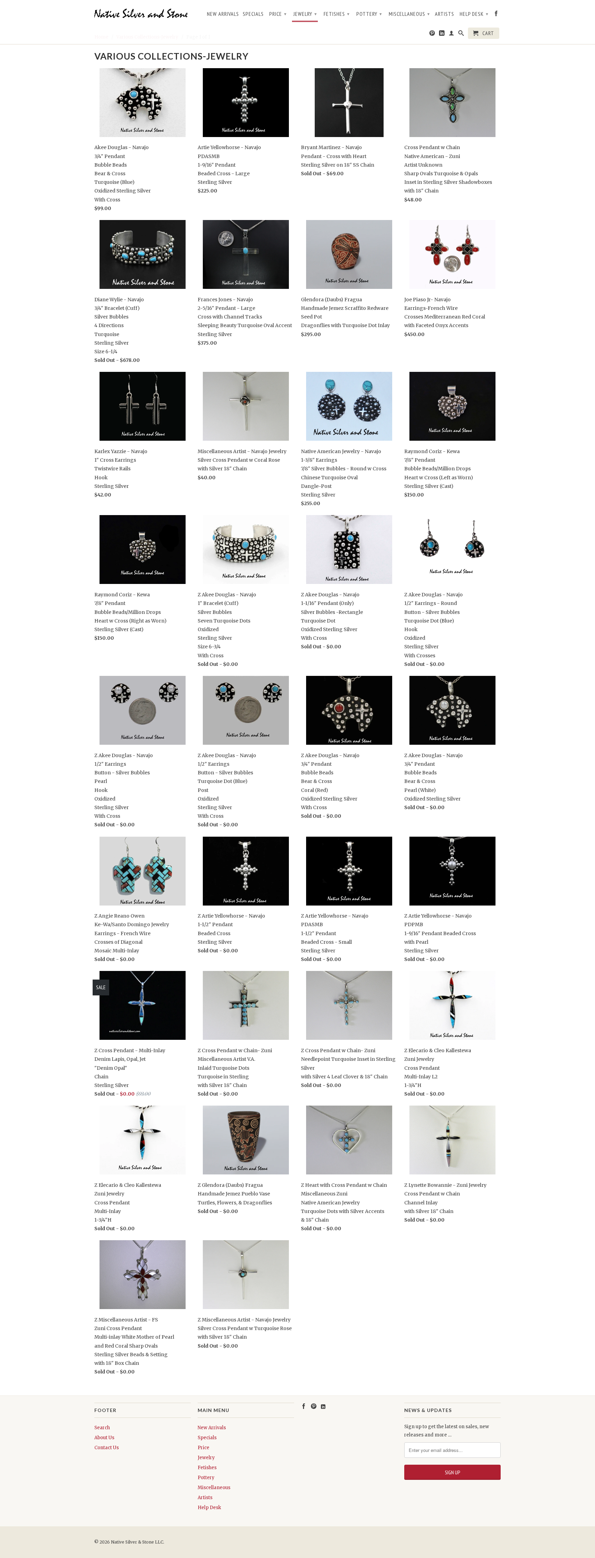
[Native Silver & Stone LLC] (142, 13)
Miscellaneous (409, 13)
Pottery (369, 13)
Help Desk (474, 13)
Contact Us (106, 1448)
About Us (104, 1438)
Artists (444, 14)
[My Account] (452, 34)
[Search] (461, 34)
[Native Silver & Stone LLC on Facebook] (496, 15)
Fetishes (337, 13)
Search (102, 1428)
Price (278, 13)
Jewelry (305, 13)
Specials (253, 14)
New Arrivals (223, 14)
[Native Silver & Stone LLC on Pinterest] (432, 34)
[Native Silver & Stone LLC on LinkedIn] (442, 34)
